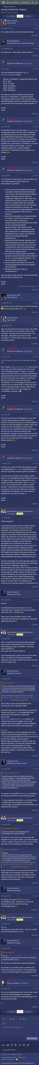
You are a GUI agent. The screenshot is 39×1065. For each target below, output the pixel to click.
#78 (37, 924)
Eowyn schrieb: (7, 683)
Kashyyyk (25, 793)
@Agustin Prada (19, 719)
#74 (37, 679)
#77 (37, 896)
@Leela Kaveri (18, 360)
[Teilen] (33, 28)
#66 (37, 303)
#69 (37, 414)
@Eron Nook (32, 734)
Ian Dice (4, 12)
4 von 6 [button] (20, 16)
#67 (37, 325)
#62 (37, 49)
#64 (37, 127)
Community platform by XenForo (17, 1063)
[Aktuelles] (32, 2)
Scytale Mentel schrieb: (9, 773)
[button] (3, 1019)
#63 (37, 69)
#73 (37, 638)
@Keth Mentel (24, 899)
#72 (37, 600)
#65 (37, 176)
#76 (37, 824)
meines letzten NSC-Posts (20, 367)
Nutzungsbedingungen (8, 1057)
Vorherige (12, 16)
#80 (37, 989)
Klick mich (30, 130)
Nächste (27, 16)
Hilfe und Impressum (7, 1059)
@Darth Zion (5, 719)
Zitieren (35, 35)
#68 (37, 357)
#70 (37, 463)
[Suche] (37, 2)
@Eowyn (4, 730)
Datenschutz (21, 1057)
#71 (37, 518)
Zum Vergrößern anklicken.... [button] (19, 700)
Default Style (7, 1054)
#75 (37, 769)
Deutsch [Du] (18, 1054)
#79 (37, 948)
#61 (37, 28)
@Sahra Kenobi (6, 360)
